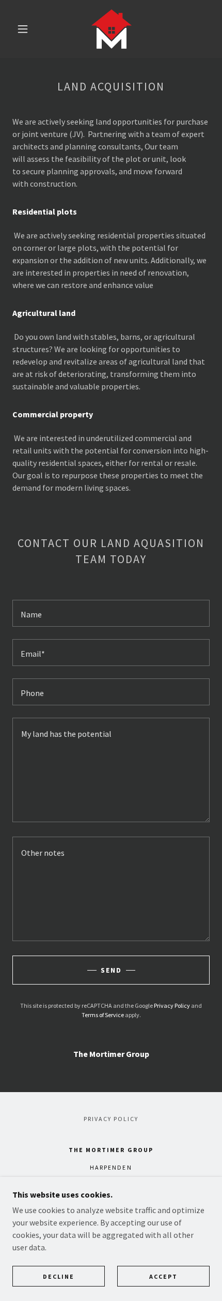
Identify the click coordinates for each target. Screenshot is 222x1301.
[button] (22, 29)
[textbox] (111, 613)
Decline (58, 1276)
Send (111, 970)
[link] (111, 29)
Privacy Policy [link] (172, 1005)
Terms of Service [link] (103, 1015)
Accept (163, 1276)
